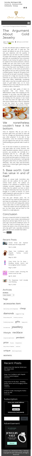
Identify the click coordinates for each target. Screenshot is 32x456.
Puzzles (12, 343)
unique (6, 350)
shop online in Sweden (8, 346)
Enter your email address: (16, 407)
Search (24, 418)
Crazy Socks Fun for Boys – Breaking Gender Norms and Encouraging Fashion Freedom (18, 263)
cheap (23, 308)
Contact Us (7, 4)
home (4, 26)
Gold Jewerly (20, 412)
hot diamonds (6, 327)
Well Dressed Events (16, 351)
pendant (20, 337)
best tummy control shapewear (10, 308)
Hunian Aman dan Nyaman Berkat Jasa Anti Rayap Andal (18, 243)
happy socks (24, 322)
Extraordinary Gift (7, 317)
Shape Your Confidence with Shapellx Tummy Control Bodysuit (18, 253)
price (5, 342)
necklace (18, 332)
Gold (8, 26)
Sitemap (15, 6)
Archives (5, 293)
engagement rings (20, 313)
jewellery (9, 232)
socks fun (18, 346)
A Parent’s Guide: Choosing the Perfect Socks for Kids (18, 272)
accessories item (12, 303)
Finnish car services (18, 317)
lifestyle (7, 332)
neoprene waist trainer (8, 338)
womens (7, 355)
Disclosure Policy (17, 4)
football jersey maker (8, 322)
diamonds (8, 313)
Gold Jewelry (8, 6)
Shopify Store (18, 343)
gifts (17, 321)
